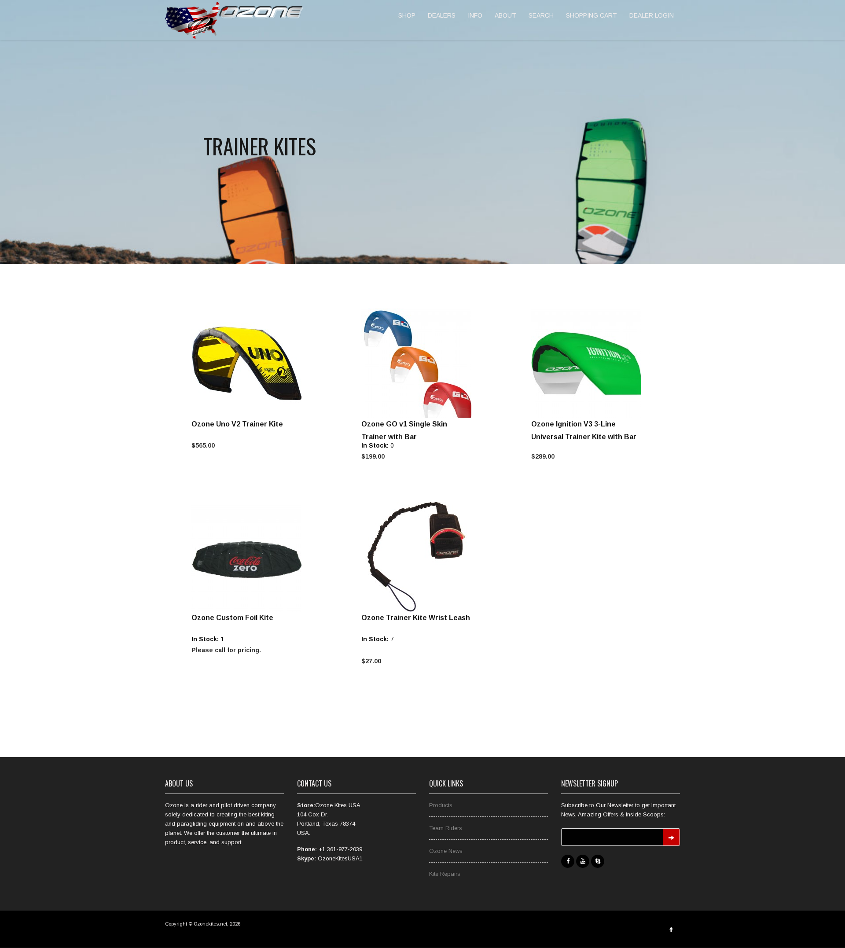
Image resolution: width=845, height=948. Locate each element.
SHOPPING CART (591, 15)
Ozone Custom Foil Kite (232, 617)
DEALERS (442, 15)
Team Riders (445, 828)
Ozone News (446, 851)
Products (440, 805)
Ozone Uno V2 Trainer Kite (237, 424)
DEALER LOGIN (651, 15)
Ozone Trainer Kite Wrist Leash (415, 617)
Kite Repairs (444, 874)
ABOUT (505, 15)
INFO (475, 15)
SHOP (406, 15)
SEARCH (541, 15)
